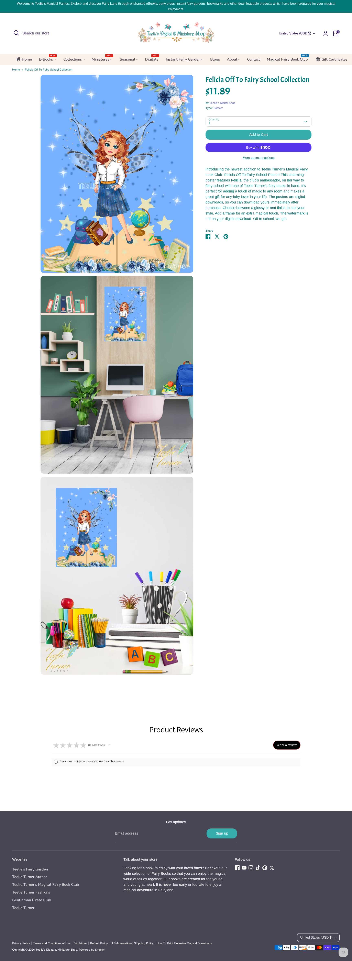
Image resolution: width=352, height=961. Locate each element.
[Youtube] (244, 867)
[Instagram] (251, 867)
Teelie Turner (23, 907)
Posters (218, 108)
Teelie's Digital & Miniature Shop (56, 949)
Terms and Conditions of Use (51, 943)
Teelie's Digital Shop (222, 103)
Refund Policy (99, 943)
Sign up (222, 833)
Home (16, 69)
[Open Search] (16, 33)
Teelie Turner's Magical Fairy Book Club (45, 884)
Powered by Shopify (91, 949)
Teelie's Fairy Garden (30, 869)
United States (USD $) (295, 33)
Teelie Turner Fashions (31, 892)
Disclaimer (80, 943)
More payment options (259, 158)
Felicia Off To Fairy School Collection (48, 69)
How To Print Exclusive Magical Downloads (184, 943)
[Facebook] (237, 867)
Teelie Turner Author (29, 876)
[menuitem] (23, 60)
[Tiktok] (257, 867)
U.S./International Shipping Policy (132, 943)
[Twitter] (271, 867)
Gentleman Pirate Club (31, 900)
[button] (108, 745)
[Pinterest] (264, 867)
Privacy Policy (21, 943)
